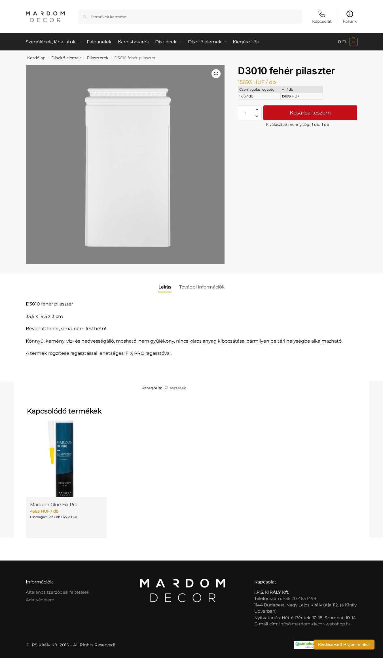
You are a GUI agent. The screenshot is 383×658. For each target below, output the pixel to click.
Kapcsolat (322, 21)
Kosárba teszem (310, 113)
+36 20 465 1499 (299, 598)
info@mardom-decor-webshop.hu (315, 624)
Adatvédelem (40, 599)
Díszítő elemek (66, 58)
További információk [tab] (202, 287)
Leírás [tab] (164, 287)
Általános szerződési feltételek (57, 592)
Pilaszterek (97, 58)
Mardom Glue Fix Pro (53, 504)
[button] (347, 41)
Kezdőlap (36, 58)
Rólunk (350, 21)
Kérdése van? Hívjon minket (344, 644)
